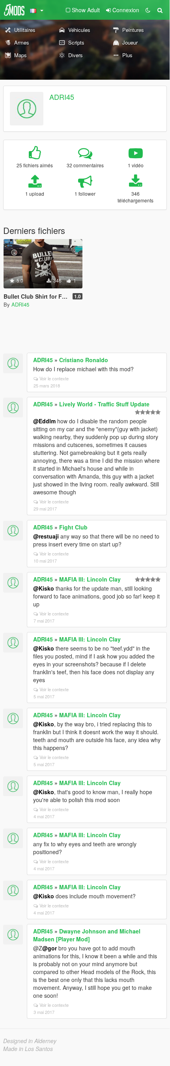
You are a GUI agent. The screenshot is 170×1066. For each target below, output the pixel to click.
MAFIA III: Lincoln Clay (90, 579)
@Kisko (43, 588)
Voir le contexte (54, 378)
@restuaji (46, 536)
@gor (49, 948)
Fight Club (73, 527)
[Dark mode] (147, 10)
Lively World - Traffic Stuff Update (104, 404)
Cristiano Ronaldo (83, 360)
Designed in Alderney (29, 1041)
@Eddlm (44, 421)
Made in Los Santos (28, 1049)
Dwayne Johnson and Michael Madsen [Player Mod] (86, 935)
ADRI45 (61, 97)
